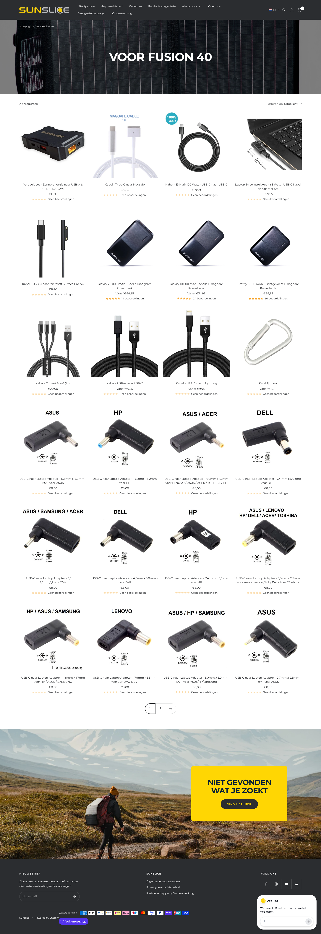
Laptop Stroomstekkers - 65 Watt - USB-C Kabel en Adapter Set (268, 187)
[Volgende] (171, 708)
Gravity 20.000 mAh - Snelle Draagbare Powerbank (125, 286)
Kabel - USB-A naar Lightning (196, 383)
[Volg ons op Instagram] (276, 884)
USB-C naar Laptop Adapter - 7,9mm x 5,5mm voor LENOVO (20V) (124, 680)
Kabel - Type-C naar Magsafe (125, 184)
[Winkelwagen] (300, 10)
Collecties (135, 6)
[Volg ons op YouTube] (286, 884)
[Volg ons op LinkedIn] (296, 884)
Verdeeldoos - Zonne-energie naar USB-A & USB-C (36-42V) (53, 187)
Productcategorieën (162, 6)
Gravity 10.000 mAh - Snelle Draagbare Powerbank (196, 286)
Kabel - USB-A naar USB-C (124, 383)
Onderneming (122, 13)
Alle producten (192, 6)
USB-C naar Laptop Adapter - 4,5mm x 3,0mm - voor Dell (125, 580)
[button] (274, 10)
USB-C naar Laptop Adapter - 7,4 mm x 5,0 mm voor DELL (268, 481)
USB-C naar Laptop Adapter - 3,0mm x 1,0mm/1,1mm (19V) (53, 580)
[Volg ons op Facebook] (266, 884)
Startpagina (86, 6)
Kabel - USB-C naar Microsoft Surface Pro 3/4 (53, 284)
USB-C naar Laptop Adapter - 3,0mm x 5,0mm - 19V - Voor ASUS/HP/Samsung (196, 680)
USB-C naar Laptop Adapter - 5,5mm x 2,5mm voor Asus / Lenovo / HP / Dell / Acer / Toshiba (268, 580)
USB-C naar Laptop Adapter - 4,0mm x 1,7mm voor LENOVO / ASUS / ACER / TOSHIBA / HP (196, 481)
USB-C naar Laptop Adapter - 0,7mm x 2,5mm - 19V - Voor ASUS (268, 680)
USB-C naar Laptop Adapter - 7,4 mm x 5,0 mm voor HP (196, 580)
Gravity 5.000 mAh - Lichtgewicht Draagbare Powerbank (268, 286)
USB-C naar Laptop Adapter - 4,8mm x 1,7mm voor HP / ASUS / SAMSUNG (53, 680)
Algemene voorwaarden (163, 881)
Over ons (214, 6)
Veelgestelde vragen (92, 13)
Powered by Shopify (47, 917)
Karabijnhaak (268, 383)
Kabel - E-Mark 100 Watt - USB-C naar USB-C (196, 184)
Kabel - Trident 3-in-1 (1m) (53, 383)
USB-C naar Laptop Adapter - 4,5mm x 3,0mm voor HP (125, 481)
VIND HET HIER (239, 804)
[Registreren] (74, 896)
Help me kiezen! (112, 6)
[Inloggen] (291, 10)
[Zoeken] (284, 10)
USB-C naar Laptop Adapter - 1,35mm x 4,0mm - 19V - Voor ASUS (53, 481)
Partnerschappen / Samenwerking (170, 893)
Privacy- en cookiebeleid (163, 887)
